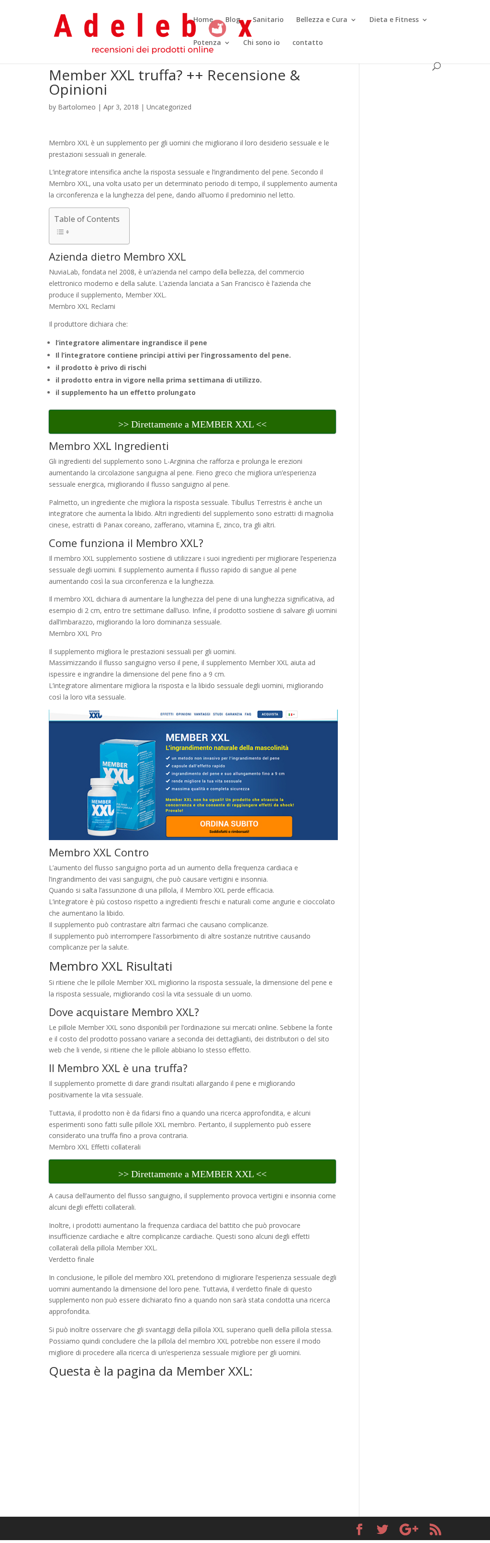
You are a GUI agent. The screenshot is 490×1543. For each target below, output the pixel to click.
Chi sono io (261, 43)
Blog (232, 20)
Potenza (207, 43)
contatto (307, 43)
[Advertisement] (407, 211)
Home (203, 20)
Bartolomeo (77, 106)
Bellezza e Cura (321, 20)
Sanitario (268, 20)
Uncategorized (168, 106)
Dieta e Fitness (394, 20)
